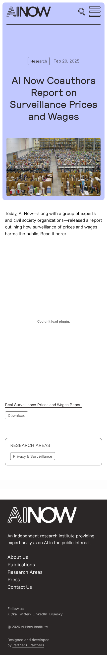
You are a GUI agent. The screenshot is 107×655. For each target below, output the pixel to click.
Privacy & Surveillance (32, 456)
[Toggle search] (81, 11)
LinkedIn (40, 614)
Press (13, 579)
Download (16, 415)
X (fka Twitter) (19, 614)
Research (38, 61)
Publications (21, 564)
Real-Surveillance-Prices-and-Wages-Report (43, 404)
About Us (17, 557)
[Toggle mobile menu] (95, 11)
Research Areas (24, 572)
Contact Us (19, 587)
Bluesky (55, 614)
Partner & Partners (28, 645)
